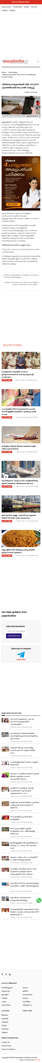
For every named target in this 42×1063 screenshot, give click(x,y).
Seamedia (37, 1060)
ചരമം (4, 1002)
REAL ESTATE (6, 7)
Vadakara (5, 1022)
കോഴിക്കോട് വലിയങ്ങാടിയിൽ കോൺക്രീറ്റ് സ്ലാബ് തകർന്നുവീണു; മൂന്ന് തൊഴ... (24, 736)
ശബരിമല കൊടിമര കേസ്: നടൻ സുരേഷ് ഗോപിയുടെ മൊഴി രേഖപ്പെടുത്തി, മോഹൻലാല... (23, 871)
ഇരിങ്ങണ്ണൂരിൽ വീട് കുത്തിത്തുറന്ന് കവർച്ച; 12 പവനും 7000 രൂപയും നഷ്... (24, 845)
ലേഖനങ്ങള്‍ (27, 995)
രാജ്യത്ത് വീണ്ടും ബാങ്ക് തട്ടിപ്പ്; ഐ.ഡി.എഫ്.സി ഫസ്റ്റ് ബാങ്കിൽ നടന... (22, 750)
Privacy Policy (6, 1046)
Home (4, 72)
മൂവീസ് (25, 991)
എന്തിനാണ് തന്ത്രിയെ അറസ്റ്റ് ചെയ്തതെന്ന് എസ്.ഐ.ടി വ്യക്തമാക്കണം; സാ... (21, 790)
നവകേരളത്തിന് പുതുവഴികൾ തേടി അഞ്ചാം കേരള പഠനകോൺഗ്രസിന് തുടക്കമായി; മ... (24, 912)
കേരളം (4, 998)
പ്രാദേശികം (6, 1005)
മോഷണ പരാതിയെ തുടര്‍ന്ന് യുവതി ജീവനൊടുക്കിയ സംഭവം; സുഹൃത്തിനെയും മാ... (24, 776)
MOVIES (12, 10)
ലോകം (25, 998)
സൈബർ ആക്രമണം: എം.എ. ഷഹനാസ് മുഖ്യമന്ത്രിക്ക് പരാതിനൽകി (22, 721)
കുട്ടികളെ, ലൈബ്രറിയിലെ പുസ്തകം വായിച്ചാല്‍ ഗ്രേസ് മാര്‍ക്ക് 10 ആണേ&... (25, 805)
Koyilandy (5, 1019)
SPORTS (5, 10)
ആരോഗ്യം (6, 991)
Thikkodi (4, 1032)
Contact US (6, 1042)
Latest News (12, 72)
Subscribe (21, 660)
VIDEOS (26, 7)
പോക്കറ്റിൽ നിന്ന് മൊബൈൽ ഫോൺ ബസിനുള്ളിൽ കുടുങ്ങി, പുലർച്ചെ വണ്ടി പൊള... (19, 411)
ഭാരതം (25, 988)
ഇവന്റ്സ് (5, 995)
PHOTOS (34, 7)
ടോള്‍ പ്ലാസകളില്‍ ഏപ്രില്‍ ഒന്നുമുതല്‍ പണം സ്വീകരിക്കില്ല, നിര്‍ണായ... (22, 831)
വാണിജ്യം (26, 1002)
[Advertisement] (21, 35)
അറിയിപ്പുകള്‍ (7, 988)
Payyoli (4, 1026)
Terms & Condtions (8, 1049)
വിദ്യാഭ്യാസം (27, 1005)
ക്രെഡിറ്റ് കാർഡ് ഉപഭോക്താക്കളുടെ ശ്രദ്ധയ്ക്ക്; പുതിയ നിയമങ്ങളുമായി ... (24, 886)
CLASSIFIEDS (17, 7)
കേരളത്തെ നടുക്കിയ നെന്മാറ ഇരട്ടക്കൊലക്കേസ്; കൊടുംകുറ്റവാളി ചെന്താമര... (18, 374)
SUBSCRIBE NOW (14, 636)
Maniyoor (5, 1015)
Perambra (5, 1029)
